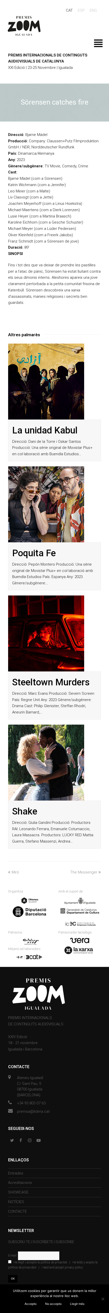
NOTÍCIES (16, 1202)
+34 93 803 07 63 (31, 1103)
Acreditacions (20, 1182)
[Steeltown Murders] (46, 633)
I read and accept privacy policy (62, 1267)
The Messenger (83, 872)
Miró (15, 872)
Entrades (15, 1173)
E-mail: (13, 1255)
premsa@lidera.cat (33, 1111)
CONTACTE (17, 1211)
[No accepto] (102, 1298)
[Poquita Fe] (46, 504)
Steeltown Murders (51, 682)
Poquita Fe (34, 553)
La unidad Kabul (45, 430)
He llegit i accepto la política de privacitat (40, 1262)
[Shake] (46, 763)
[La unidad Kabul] (46, 382)
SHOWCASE (18, 1192)
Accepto (31, 1304)
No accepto (53, 1304)
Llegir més (77, 1304)
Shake (24, 811)
